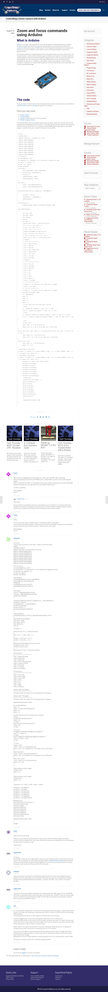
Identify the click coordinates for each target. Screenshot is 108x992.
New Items (90, 60)
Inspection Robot (92, 52)
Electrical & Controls (93, 126)
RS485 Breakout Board (57, 860)
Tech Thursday (91, 98)
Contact (47, 10)
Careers (57, 979)
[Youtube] (9, 1)
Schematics (90, 90)
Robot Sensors (91, 82)
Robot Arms (90, 76)
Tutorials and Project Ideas (92, 105)
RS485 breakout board (27, 120)
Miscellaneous (91, 58)
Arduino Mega (24, 116)
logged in (24, 953)
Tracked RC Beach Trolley (90, 205)
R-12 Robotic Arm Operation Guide (30, 445)
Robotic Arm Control (92, 214)
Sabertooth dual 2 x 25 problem (92, 200)
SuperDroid (20, 499)
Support (65, 10)
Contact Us (58, 976)
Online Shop (10, 979)
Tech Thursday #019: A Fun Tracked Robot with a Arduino (64, 447)
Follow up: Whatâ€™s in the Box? (48, 445)
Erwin (15, 473)
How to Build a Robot (37, 976)
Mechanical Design (93, 131)
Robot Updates (91, 84)
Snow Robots (91, 93)
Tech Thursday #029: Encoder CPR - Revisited (13, 445)
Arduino (19, 44)
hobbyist (16, 871)
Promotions (90, 70)
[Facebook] (6, 1)
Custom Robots (91, 49)
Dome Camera (22, 105)
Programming (91, 68)
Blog (41, 10)
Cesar (15, 831)
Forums (72, 10)
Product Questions (93, 135)
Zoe (15, 906)
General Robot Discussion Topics (90, 129)
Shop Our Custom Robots (89, 10)
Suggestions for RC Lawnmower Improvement (91, 220)
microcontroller (22, 48)
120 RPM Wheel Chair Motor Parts (92, 210)
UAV (88, 108)
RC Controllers (91, 73)
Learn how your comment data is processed (45, 956)
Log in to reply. (17, 495)
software (40, 48)
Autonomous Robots (93, 44)
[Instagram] (12, 1)
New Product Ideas (93, 133)
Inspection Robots (92, 55)
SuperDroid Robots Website (15, 976)
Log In (103, 2)
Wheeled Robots (92, 114)
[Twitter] (4, 1)
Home (7, 21)
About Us (55, 10)
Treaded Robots (92, 101)
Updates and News (93, 111)
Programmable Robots (90, 64)
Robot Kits (90, 79)
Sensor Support (36, 979)
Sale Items (90, 87)
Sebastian (17, 538)
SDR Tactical (10, 977)
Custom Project (91, 46)
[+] (14, 433)
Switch (22, 118)
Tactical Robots (91, 96)
